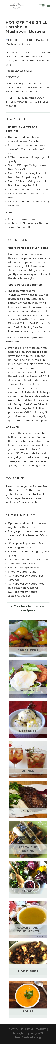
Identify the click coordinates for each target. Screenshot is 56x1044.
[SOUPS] (28, 995)
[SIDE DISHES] (28, 952)
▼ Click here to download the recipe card (28, 608)
